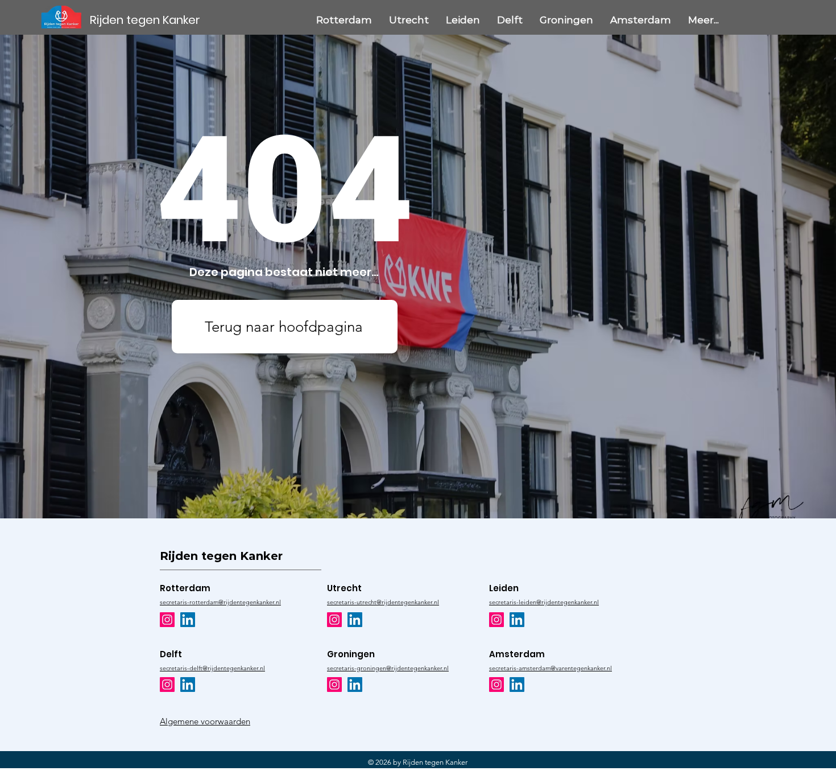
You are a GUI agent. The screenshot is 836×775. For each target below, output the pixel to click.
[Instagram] (167, 619)
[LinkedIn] (187, 619)
